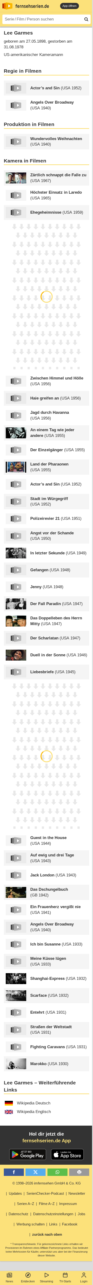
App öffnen (69, 6)
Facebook (70, 1224)
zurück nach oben (47, 1234)
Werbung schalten (30, 1224)
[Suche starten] (86, 19)
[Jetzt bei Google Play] (27, 1154)
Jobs (81, 1214)
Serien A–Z (25, 1204)
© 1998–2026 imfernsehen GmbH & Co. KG (46, 1183)
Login (84, 1281)
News (9, 1281)
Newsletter (76, 1193)
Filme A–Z (47, 1204)
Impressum (68, 1204)
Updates (15, 1193)
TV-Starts (65, 1281)
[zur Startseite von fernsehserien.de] (7, 6)
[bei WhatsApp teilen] (57, 1172)
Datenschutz (18, 1214)
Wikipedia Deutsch (33, 1103)
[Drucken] (79, 1172)
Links (53, 1224)
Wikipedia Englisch (34, 1111)
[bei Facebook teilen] (14, 1172)
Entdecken (28, 1281)
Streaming (46, 1281)
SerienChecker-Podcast (45, 1193)
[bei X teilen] (36, 1172)
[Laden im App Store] (67, 1154)
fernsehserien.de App (46, 1140)
